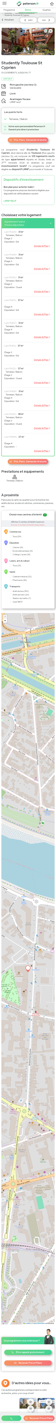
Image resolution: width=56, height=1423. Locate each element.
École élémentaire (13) (23, 551)
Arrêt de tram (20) (21, 594)
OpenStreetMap (39, 1323)
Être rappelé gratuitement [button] (30, 1352)
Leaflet (27, 1323)
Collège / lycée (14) (21, 554)
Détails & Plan (41, 246)
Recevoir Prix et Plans (41, 1418)
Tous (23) (17, 565)
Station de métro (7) (22, 598)
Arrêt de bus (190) (21, 591)
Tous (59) (17, 536)
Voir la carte (15, 87)
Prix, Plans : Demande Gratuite (30, 140)
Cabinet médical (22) (22, 576)
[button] (11, 1418)
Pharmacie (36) (20, 580)
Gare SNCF (18, 601)
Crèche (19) (18, 547)
